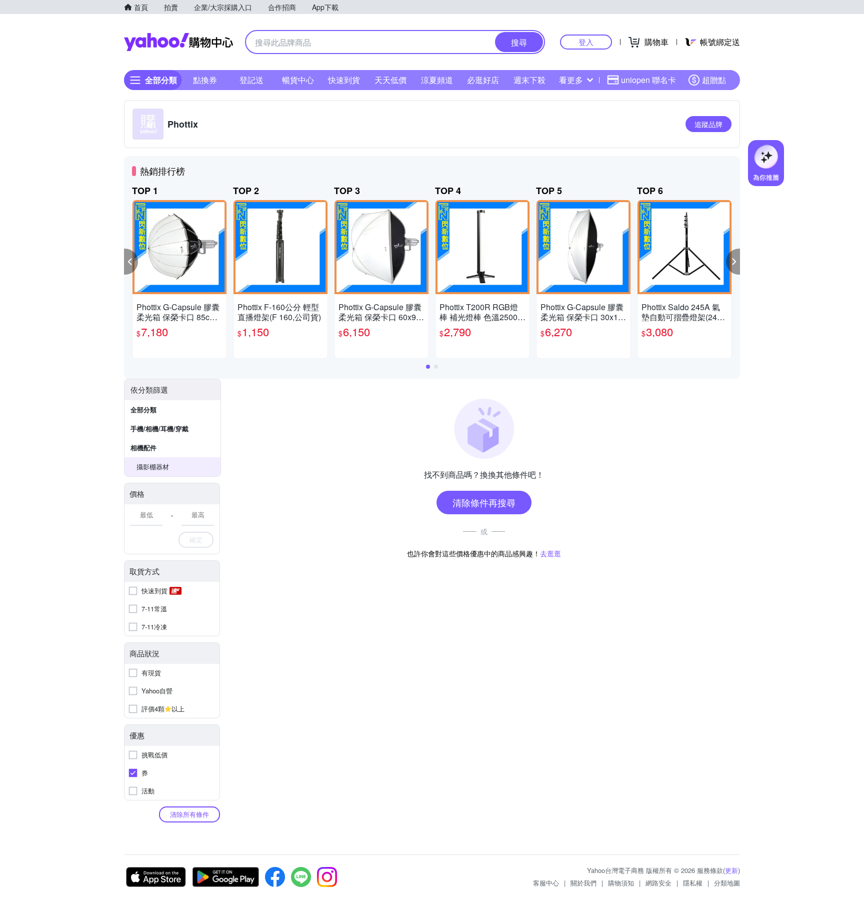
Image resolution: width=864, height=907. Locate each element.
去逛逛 (550, 553)
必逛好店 (483, 80)
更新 (731, 870)
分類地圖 (727, 882)
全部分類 (143, 409)
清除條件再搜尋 (484, 502)
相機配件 (143, 447)
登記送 (252, 80)
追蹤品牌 (708, 124)
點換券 (205, 80)
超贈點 (714, 80)
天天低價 (390, 80)
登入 (586, 42)
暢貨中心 (298, 80)
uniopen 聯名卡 (648, 80)
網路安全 (659, 882)
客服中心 (546, 882)
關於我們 (583, 882)
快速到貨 (344, 80)
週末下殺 (530, 80)
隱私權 (692, 882)
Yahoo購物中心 (178, 42)
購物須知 (621, 882)
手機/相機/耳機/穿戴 (159, 428)
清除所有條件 (189, 814)
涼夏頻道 (437, 80)
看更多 (571, 80)
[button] (131, 262)
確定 (196, 539)
